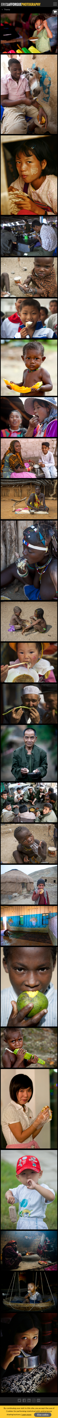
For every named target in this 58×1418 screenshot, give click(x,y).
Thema (7, 9)
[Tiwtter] (19, 1400)
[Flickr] (38, 1400)
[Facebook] (24, 1400)
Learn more (26, 1414)
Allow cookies (43, 1414)
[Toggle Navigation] (55, 4)
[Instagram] (33, 1400)
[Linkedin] (29, 1400)
